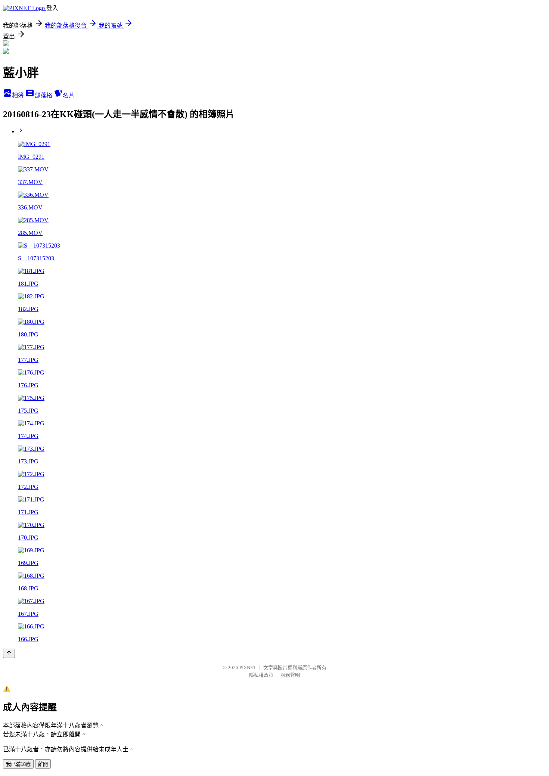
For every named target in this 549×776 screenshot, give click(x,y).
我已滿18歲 (18, 764)
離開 (43, 764)
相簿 (18, 95)
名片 (69, 95)
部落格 (44, 95)
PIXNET (247, 667)
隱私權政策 (261, 675)
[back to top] (9, 653)
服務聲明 (290, 675)
